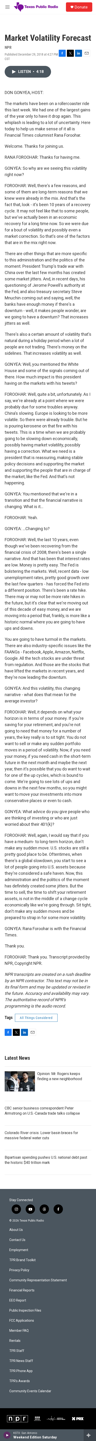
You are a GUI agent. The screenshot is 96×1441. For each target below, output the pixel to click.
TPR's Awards (19, 1381)
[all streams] (90, 1435)
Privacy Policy (19, 1270)
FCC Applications (21, 1320)
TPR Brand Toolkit (22, 1260)
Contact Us (17, 1240)
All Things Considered (36, 1018)
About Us (16, 1230)
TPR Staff (16, 1351)
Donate (81, 7)
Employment (18, 1250)
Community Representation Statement (38, 1280)
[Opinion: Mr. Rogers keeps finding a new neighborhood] (20, 1081)
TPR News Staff (21, 1361)
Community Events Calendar (30, 1391)
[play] (7, 1435)
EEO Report (17, 1300)
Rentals (15, 1341)
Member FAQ (19, 1330)
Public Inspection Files (25, 1310)
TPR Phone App (21, 1371)
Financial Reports (21, 1290)
